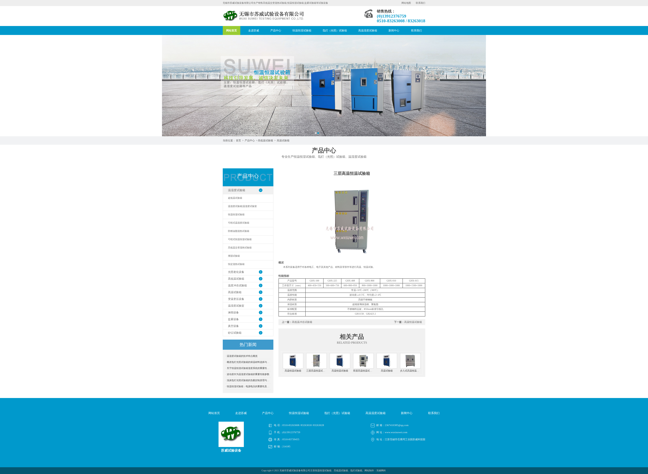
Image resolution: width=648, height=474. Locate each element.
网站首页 (231, 30)
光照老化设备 (236, 272)
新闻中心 (393, 30)
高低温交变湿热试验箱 (240, 247)
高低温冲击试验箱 (302, 322)
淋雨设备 (233, 312)
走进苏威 (253, 30)
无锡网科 (381, 470)
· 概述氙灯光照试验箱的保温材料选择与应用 (248, 362)
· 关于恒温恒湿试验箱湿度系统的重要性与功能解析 (248, 368)
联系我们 (420, 3)
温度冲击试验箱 (237, 285)
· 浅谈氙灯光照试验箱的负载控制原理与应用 (248, 380)
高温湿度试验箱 (367, 30)
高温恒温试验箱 (413, 322)
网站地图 (406, 3)
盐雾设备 (233, 319)
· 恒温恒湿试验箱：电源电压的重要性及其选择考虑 (248, 386)
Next (642, 86)
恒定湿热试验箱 (236, 264)
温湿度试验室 (236, 305)
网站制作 (369, 470)
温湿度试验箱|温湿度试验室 (242, 206)
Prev (6, 86)
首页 (238, 140)
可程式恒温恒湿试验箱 (240, 239)
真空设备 (233, 326)
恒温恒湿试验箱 (301, 30)
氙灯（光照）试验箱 (335, 30)
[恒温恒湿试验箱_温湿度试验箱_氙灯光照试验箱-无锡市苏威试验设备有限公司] (265, 22)
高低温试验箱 (265, 140)
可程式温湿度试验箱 (238, 223)
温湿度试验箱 (236, 190)
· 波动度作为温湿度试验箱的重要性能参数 (247, 374)
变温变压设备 (236, 299)
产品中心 (275, 30)
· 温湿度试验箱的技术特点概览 (241, 356)
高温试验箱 (283, 140)
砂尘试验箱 (234, 332)
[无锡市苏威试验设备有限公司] (324, 85)
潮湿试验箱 (234, 256)
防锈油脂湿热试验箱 (238, 231)
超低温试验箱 (235, 198)
